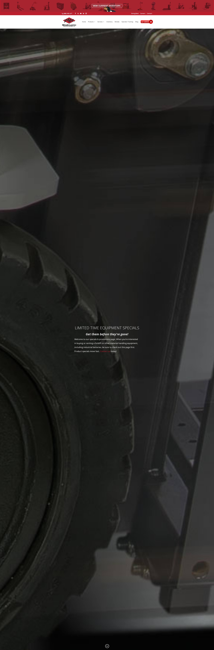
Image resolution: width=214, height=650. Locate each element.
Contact (149, 13)
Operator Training (127, 22)
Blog (136, 22)
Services (100, 22)
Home (84, 22)
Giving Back (135, 13)
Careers (142, 13)
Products (91, 22)
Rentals (117, 22)
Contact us (105, 351)
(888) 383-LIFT (67, 13)
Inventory (109, 22)
